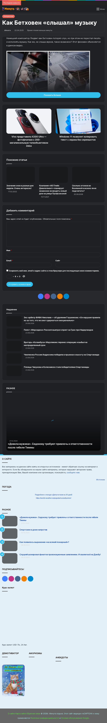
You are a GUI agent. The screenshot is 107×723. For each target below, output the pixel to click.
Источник (100, 479)
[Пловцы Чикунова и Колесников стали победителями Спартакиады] (14, 371)
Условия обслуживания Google (75, 718)
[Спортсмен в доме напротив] (9, 533)
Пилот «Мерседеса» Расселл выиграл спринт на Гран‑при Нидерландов (58, 330)
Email (9, 260)
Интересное (8, 16)
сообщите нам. (73, 472)
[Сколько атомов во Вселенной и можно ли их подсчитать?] (86, 175)
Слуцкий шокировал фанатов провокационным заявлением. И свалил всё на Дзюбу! (60, 554)
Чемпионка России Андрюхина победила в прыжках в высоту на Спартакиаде (61, 354)
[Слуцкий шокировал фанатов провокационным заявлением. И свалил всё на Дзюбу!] (9, 558)
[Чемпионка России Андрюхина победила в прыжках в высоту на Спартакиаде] (14, 358)
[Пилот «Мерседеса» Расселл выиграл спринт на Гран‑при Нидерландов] (14, 333)
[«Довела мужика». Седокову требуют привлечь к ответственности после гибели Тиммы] (9, 521)
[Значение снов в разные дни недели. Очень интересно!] (20, 175)
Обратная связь (33, 713)
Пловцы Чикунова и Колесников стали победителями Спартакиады (56, 367)
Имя (9, 250)
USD (14, 645)
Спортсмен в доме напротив (33, 529)
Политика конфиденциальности (44, 718)
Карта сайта (20, 713)
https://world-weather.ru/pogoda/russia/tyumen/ (53, 498)
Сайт (57, 260)
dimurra (7, 30)
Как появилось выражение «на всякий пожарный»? (44, 542)
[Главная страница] (15, 8)
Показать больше (52, 95)
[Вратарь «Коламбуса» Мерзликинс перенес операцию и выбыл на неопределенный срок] (14, 346)
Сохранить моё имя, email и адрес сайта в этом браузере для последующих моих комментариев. (54, 271)
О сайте (11, 713)
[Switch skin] (93, 10)
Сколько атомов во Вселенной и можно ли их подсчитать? (84, 188)
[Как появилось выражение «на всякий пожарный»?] (9, 546)
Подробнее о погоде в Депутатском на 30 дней (53, 495)
